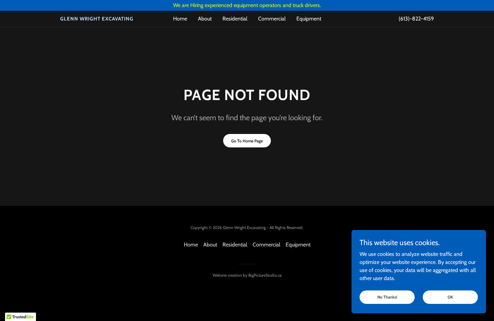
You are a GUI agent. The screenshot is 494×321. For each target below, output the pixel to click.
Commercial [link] (272, 18)
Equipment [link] (308, 18)
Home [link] (180, 18)
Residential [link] (234, 18)
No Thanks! (387, 297)
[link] (107, 18)
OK (450, 297)
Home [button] (191, 244)
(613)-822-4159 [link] (416, 18)
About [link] (205, 18)
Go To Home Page (247, 140)
